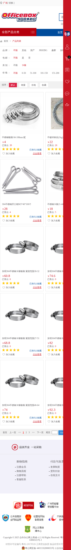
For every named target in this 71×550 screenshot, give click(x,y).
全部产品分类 (10, 32)
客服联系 (21, 479)
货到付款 (55, 471)
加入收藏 (10, 153)
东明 (62, 50)
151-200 (55, 73)
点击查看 (37, 153)
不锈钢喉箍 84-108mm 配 (14, 137)
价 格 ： (6, 72)
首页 (60, 32)
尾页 (48, 432)
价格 (33, 85)
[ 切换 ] (8, 3)
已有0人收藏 (35, 149)
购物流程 (21, 471)
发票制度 (55, 467)
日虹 (63, 24)
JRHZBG (43, 50)
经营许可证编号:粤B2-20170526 (21, 544)
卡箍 (24, 65)
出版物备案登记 (62, 548)
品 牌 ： (6, 50)
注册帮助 (21, 475)
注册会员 (21, 467)
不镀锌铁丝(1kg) (55, 137)
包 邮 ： (6, 58)
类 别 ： (6, 65)
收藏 (44, 85)
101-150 (44, 73)
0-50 (24, 73)
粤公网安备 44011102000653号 (39, 548)
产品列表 (16, 41)
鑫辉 (54, 50)
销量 (23, 85)
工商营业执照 (42, 544)
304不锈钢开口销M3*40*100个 (16, 204)
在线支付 (55, 475)
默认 (13, 85)
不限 (15, 50)
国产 (32, 50)
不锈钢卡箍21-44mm (57, 204)
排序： (5, 85)
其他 (24, 50)
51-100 (33, 73)
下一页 (40, 432)
